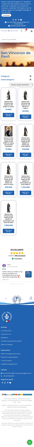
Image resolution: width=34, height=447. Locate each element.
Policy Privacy (19, 425)
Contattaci (6, 15)
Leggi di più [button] (5, 279)
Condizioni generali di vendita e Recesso (12, 423)
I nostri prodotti (6, 360)
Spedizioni (4, 337)
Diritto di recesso (7, 344)
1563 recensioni (20, 256)
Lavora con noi (6, 334)
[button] (29, 442)
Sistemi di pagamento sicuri (10, 354)
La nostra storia (6, 331)
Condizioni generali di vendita (11, 341)
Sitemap (19, 426)
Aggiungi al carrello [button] (8, 115)
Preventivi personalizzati (9, 357)
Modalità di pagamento (9, 364)
